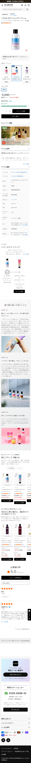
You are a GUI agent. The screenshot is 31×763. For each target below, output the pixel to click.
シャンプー (4, 20)
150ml (4, 89)
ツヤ (22, 20)
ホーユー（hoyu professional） (19, 172)
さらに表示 (25, 225)
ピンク (6, 77)
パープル (26, 77)
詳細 (10, 101)
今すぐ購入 (15, 116)
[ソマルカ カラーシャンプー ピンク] (6, 70)
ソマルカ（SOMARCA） (17, 176)
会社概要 (3, 754)
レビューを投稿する (15, 577)
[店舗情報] (22, 5)
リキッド (10, 20)
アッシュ (16, 77)
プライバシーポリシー (7, 751)
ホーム (3, 640)
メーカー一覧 (10, 640)
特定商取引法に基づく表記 (22, 751)
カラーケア (17, 20)
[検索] (27, 9)
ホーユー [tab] (19, 468)
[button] (6, 23)
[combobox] (15, 9)
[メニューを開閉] (2, 5)
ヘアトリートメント (19, 278)
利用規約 (16, 748)
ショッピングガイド (6, 748)
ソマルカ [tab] (11, 468)
